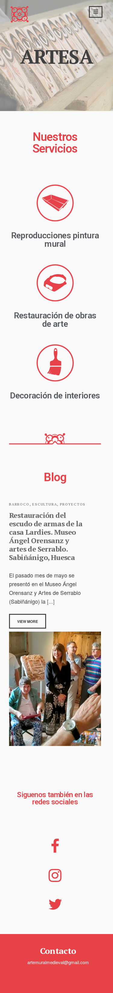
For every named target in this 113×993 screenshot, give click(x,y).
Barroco (19, 504)
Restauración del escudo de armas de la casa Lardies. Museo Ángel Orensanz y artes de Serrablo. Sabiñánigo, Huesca (45, 536)
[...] (50, 601)
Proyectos (73, 504)
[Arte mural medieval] (20, 20)
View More (27, 621)
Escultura (44, 504)
